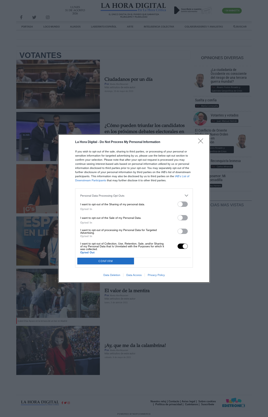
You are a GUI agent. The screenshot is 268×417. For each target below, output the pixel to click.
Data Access (134, 275)
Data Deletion (111, 275)
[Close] (202, 142)
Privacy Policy (156, 275)
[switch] (183, 204)
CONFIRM (105, 261)
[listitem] (134, 195)
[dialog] (134, 208)
